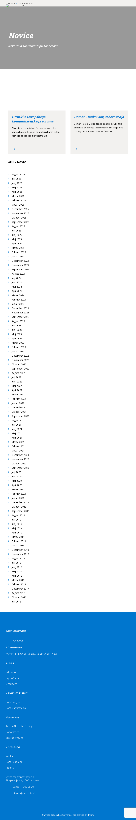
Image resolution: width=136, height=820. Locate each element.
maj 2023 (17, 334)
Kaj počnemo (13, 678)
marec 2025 (18, 247)
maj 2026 (17, 187)
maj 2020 (17, 480)
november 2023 (20, 312)
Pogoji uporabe (14, 761)
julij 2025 (16, 230)
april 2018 (17, 575)
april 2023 (17, 338)
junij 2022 (17, 381)
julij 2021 (16, 424)
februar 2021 (19, 446)
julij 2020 (16, 472)
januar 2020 (18, 498)
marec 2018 (18, 580)
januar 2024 (18, 303)
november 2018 (20, 554)
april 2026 (17, 191)
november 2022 (20, 360)
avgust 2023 (18, 321)
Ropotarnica (12, 732)
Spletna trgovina (14, 737)
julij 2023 (16, 325)
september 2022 (20, 368)
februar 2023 (19, 347)
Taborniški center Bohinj (19, 726)
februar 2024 (19, 299)
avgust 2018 (18, 558)
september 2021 (20, 416)
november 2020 (20, 459)
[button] (128, 8)
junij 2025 (17, 234)
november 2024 (20, 265)
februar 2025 (19, 252)
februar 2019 (19, 541)
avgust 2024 (18, 273)
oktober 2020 (19, 463)
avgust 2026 (18, 174)
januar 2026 (18, 204)
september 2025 (20, 222)
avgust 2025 (18, 226)
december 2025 (20, 209)
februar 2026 (19, 200)
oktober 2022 (19, 364)
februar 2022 (19, 398)
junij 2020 (17, 476)
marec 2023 (18, 342)
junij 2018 (17, 567)
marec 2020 (18, 489)
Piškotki (10, 767)
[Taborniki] (21, 7)
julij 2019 (16, 519)
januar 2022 (18, 403)
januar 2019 (18, 545)
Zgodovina (11, 683)
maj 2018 (17, 571)
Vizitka (9, 756)
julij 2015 (16, 601)
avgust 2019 (18, 515)
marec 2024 (18, 295)
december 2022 (20, 355)
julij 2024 (16, 278)
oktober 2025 (19, 217)
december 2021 (20, 407)
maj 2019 (17, 528)
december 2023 (20, 308)
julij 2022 (16, 377)
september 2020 (20, 467)
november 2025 (20, 213)
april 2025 (17, 243)
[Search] (113, 7)
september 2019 (20, 511)
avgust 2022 (18, 372)
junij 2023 (17, 329)
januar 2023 (18, 351)
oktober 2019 (19, 506)
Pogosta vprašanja (16, 707)
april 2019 (17, 532)
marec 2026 (18, 196)
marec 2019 (18, 536)
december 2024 (20, 260)
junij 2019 (17, 523)
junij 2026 (17, 183)
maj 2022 (17, 385)
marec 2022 (18, 394)
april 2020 (17, 485)
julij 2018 (16, 562)
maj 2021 (17, 433)
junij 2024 (17, 282)
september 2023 (20, 316)
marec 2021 (18, 442)
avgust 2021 (18, 420)
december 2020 (20, 454)
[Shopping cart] (118, 7)
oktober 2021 (19, 411)
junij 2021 (17, 429)
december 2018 (20, 549)
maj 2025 (17, 239)
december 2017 (20, 588)
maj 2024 (17, 286)
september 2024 (20, 269)
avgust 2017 (18, 593)
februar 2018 (19, 584)
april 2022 (17, 390)
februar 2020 (19, 493)
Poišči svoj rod (13, 702)
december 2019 (20, 502)
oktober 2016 (19, 597)
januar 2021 (18, 450)
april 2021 (17, 437)
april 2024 (17, 291)
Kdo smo (11, 672)
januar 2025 (18, 256)
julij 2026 (16, 178)
